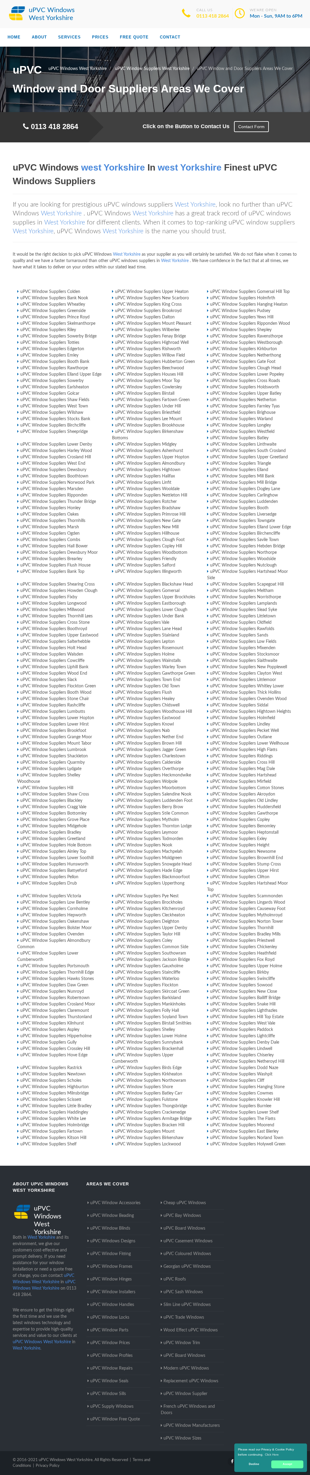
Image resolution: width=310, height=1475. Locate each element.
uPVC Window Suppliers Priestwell (242, 940)
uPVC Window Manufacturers (191, 1426)
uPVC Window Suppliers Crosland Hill (55, 457)
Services (69, 37)
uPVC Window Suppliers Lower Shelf (244, 1112)
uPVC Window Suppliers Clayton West (246, 673)
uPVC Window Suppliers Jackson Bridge (152, 960)
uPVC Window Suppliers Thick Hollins (245, 692)
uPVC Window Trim (181, 1343)
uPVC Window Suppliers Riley (48, 330)
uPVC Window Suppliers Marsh (49, 527)
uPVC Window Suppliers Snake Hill (242, 1004)
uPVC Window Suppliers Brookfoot (53, 731)
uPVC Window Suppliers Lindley (240, 724)
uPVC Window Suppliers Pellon (49, 877)
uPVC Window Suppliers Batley (239, 438)
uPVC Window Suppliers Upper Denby (151, 928)
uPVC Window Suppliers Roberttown (55, 998)
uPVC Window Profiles (111, 1356)
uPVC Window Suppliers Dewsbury (53, 470)
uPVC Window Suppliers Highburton (54, 1087)
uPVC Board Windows (184, 1228)
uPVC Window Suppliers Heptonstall (244, 832)
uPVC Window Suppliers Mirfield (240, 781)
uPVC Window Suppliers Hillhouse (147, 533)
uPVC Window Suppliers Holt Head (53, 648)
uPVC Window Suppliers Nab (142, 731)
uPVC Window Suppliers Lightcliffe (242, 1036)
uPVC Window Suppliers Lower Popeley (247, 374)
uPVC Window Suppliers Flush (143, 692)
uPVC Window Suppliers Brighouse (242, 412)
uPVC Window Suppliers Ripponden (53, 495)
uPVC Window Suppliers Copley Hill (148, 546)
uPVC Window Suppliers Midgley (145, 444)
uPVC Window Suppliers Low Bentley (55, 902)
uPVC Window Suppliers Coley (143, 940)
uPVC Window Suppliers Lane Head (148, 629)
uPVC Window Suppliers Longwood (53, 603)
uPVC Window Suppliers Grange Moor (56, 737)
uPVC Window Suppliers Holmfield (242, 718)
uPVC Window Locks (109, 1317)
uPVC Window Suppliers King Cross (148, 304)
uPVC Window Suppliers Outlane (241, 737)
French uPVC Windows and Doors (188, 1409)
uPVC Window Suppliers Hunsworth (54, 864)
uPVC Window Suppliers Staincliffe (147, 972)
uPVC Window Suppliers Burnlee (240, 1106)
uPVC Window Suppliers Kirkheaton (148, 1074)
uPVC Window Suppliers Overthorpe (149, 769)
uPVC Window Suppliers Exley (238, 839)
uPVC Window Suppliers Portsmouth (54, 966)
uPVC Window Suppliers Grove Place (54, 820)
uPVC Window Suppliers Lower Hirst (54, 724)
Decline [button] (254, 1464)
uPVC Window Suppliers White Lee (53, 1119)
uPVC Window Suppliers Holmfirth (242, 298)
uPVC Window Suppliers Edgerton (52, 349)
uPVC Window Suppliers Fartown (51, 1131)
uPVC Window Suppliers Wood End (53, 673)
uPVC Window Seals (109, 1381)
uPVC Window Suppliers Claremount (54, 1010)
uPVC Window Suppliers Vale (142, 622)
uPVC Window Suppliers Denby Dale (244, 1042)
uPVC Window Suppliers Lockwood (148, 1144)
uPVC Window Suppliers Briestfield (147, 412)
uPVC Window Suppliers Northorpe (243, 552)
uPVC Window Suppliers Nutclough (243, 565)
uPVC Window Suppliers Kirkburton (243, 349)
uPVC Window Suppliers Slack (48, 680)
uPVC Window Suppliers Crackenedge (150, 1112)
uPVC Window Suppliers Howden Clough (58, 591)
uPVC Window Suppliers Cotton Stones (247, 788)
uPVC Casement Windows (188, 1241)
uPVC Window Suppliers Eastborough (150, 603)
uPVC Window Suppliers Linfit (143, 482)
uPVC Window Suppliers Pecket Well (244, 731)
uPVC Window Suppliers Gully (48, 1042)
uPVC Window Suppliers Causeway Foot (247, 909)
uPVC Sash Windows (183, 1292)
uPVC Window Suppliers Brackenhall (149, 1049)
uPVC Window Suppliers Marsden (52, 489)
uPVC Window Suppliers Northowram (150, 1080)
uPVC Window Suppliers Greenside (53, 311)
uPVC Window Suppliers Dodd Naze (244, 1068)
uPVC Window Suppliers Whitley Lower (247, 686)
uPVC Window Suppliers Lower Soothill (57, 858)
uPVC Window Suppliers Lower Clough (151, 610)
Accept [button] (287, 1464)
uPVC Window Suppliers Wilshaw (51, 412)
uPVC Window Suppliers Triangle (240, 463)
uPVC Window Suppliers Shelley (145, 1030)
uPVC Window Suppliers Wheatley (52, 304)
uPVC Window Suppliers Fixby (48, 597)
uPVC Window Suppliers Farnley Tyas (245, 406)
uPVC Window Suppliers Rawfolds (242, 629)
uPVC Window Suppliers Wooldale (147, 489)
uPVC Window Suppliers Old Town (147, 686)
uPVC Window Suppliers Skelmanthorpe (57, 323)
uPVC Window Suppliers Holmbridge (54, 1125)
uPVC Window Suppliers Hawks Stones (57, 979)
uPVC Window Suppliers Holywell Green (247, 1144)
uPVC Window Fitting (110, 1254)
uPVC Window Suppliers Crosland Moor (57, 1004)
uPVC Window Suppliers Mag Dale (242, 769)
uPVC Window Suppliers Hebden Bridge (247, 546)
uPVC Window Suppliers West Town (54, 406)
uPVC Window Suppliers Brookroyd (148, 311)
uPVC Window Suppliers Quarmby (52, 762)
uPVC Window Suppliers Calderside (148, 762)
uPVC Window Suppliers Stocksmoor (244, 654)
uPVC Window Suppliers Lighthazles (243, 1010)
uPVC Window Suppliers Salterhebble (55, 641)
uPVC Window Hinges (111, 1279)
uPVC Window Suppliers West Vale (242, 1023)
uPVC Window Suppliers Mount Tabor (55, 743)
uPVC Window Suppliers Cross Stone (55, 622)
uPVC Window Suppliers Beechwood (149, 368)
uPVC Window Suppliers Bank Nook (54, 298)
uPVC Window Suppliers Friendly (145, 559)
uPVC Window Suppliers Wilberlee (147, 330)
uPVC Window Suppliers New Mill (147, 527)
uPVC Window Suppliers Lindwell (241, 1049)
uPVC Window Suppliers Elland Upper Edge (60, 374)
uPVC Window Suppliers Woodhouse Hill (153, 711)
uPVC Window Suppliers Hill (46, 788)
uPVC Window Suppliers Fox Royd (242, 960)
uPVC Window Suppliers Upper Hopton (152, 457)
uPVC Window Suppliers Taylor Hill (147, 934)
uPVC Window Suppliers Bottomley (53, 813)
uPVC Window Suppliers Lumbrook (53, 750)
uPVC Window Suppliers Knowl (144, 724)
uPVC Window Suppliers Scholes (50, 1080)
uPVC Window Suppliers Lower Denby (56, 444)
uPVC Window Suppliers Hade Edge (148, 871)
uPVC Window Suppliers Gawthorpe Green (155, 673)
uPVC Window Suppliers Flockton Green (58, 686)
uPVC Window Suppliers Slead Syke (243, 610)
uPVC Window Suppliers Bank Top (52, 572)
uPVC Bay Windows (182, 1216)
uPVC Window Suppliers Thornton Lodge (153, 826)
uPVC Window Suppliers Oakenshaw (54, 921)
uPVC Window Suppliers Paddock (241, 1030)
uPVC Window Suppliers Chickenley (243, 947)
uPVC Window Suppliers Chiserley (242, 1055)
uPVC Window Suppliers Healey (145, 699)
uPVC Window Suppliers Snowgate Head (153, 864)
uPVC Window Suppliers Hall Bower (54, 546)
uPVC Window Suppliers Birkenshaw (149, 1138)
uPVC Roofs (174, 1279)
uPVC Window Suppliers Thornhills (52, 521)
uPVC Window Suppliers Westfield (242, 432)
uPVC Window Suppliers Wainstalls (148, 661)
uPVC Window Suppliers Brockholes (149, 902)
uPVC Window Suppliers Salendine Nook (153, 794)
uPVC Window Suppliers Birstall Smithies (153, 1023)
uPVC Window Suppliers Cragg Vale (53, 807)
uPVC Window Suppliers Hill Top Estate (247, 1017)
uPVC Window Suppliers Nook (143, 845)
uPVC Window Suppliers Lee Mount (148, 419)
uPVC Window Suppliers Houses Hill (149, 374)
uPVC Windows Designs (112, 1241)
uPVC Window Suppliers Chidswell (147, 705)
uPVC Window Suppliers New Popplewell (248, 667)
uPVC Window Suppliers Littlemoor (243, 680)
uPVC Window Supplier (185, 1394)
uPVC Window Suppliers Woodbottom (151, 552)
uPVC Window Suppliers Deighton (147, 921)
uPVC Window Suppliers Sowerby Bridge (58, 336)
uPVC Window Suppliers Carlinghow (244, 495)
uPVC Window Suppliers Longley (240, 425)
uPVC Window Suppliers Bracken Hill (149, 1125)
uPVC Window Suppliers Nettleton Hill (151, 495)
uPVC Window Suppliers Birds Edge (148, 1068)
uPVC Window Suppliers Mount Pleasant (153, 323)
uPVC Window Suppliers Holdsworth (244, 387)
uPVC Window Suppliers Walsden (51, 654)
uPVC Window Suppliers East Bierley (244, 1131)
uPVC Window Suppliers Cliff (237, 1080)
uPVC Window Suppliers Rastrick (51, 1068)
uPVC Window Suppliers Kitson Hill (53, 1138)
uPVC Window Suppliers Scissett (50, 1100)
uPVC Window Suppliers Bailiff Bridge (245, 998)
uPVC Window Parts (109, 1330)
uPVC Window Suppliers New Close (243, 991)
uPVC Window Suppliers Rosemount (149, 648)
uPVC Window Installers (112, 1292)
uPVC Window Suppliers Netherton (243, 400)
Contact (170, 37)
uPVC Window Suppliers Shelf (48, 1144)
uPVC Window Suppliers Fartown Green (152, 400)
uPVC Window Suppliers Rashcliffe (52, 705)
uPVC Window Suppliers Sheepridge (54, 432)
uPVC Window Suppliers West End (52, 463)
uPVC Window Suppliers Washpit (241, 1074)
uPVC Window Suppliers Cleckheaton (150, 915)
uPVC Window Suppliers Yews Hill (241, 317)
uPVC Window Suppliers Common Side (151, 947)
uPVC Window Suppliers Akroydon (242, 794)
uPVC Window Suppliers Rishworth (148, 349)
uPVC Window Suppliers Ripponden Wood (250, 323)
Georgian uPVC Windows (187, 1266)
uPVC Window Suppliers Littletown (243, 616)
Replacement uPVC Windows (190, 1381)
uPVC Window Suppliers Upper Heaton (152, 292)
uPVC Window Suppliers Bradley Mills (245, 934)
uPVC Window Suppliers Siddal (239, 705)
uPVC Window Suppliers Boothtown (54, 476)
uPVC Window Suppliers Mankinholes (150, 1004)
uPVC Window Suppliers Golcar (49, 393)
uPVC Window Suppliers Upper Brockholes (155, 597)
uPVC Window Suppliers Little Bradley (55, 1106)
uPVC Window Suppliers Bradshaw (147, 508)
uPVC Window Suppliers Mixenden (242, 648)
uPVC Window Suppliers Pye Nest (147, 896)
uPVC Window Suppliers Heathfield (243, 953)
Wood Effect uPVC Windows (190, 1330)
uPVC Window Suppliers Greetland (52, 839)
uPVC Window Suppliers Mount (145, 1131)
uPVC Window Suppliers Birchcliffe (53, 425)
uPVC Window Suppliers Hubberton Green (155, 362)
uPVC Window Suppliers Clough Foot (150, 540)
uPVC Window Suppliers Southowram (150, 953)
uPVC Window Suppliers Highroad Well (152, 343)
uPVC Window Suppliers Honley (50, 508)
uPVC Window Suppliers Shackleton (54, 756)
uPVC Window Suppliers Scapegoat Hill (247, 584)
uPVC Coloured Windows (187, 1254)
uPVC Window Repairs (111, 1368)
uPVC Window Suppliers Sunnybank (149, 1042)
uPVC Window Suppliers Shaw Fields (54, 400)
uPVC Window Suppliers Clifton (239, 877)
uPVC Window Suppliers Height (239, 845)
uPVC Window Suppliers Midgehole (53, 826)
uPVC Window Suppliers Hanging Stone (247, 1087)
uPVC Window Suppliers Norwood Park (57, 482)
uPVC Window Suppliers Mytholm (147, 820)
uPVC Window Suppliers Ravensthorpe (246, 336)
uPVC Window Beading (112, 1216)
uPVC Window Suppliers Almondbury (150, 463)
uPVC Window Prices (110, 1343)
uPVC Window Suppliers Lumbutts (52, 711)
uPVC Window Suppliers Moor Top (147, 381)
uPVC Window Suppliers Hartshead (243, 775)
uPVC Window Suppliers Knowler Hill (245, 1100)
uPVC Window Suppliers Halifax (145, 476)
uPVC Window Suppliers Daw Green (54, 985)
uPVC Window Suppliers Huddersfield (245, 807)
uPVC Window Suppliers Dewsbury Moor (59, 552)
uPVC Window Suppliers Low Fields (243, 641)
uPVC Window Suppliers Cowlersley (148, 387)
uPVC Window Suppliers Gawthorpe (244, 813)
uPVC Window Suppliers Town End (147, 680)
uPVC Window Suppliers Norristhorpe (245, 597)
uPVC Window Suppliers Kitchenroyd (150, 909)
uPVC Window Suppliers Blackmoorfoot (152, 877)
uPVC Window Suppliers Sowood (241, 985)
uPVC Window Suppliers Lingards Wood (247, 902)
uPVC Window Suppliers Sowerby (52, 381)
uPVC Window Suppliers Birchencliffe (245, 533)
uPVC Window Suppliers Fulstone (146, 1100)
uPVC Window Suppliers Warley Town (150, 667)
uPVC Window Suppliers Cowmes (241, 1093)
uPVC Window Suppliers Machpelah (149, 851)
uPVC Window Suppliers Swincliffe (242, 979)
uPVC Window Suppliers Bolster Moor (56, 928)
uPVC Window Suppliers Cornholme (54, 909)
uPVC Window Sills (108, 1394)
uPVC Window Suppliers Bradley (50, 832)
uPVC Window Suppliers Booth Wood (55, 692)
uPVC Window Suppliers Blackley (51, 801)
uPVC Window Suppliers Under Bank (149, 616)
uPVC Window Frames (111, 1266)
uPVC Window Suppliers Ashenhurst (149, 451)
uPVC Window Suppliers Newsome (243, 851)
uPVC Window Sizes (182, 1438)
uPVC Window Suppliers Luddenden (244, 502)
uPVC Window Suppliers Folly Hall (147, 1010)
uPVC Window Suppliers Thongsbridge (151, 1106)
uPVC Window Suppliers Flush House (55, 565)
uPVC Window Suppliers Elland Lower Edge (250, 527)
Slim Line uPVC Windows (187, 1305)
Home (14, 37)
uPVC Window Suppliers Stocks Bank (55, 419)
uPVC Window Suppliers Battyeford (53, 871)
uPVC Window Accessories (115, 1203)
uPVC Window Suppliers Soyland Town (151, 1017)
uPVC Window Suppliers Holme (144, 654)
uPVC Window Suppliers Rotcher (146, 502)
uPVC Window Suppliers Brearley (51, 559)
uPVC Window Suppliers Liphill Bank (54, 667)
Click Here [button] (272, 1454)
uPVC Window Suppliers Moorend (242, 1125)
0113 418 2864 (212, 16)
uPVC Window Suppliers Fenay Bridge (150, 336)
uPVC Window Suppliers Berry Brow (149, 807)
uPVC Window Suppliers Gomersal (147, 591)
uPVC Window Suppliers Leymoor (146, 832)
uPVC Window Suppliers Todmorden (149, 839)
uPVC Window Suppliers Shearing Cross (57, 584)
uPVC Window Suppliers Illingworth (148, 572)
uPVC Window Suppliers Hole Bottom (55, 845)
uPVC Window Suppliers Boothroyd (53, 629)
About (39, 37)
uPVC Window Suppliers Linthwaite (243, 444)
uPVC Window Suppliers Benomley (242, 826)
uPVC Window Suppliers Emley (49, 355)
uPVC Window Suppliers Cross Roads (245, 381)
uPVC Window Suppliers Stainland (147, 635)
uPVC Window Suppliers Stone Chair (54, 699)
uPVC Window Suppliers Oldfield (241, 622)
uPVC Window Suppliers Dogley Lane (245, 489)
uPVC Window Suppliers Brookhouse (149, 425)
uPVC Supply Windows (112, 1406)
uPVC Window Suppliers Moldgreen (148, 858)
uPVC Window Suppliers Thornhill (241, 928)
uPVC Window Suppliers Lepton (145, 641)
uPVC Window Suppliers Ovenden (52, 934)
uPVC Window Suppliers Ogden (50, 533)
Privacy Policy (48, 1466)
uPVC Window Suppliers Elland (239, 470)
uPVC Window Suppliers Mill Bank (242, 476)
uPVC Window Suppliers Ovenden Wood (248, 699)
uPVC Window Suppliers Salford (145, 565)
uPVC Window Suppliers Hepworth (53, 915)
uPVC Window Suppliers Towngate (242, 521)
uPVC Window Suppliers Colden (50, 292)
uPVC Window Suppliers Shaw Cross (54, 794)
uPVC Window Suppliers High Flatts (243, 750)
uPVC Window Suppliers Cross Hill (242, 762)
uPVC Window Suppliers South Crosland (248, 451)
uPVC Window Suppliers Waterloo (147, 979)
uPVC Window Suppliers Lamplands (243, 603)
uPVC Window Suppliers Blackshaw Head (154, 584)
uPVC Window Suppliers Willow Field (150, 355)
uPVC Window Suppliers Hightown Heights (250, 711)
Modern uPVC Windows (186, 1368)
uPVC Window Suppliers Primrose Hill (150, 514)
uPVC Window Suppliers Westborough (246, 343)
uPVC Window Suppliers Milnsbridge (54, 1093)
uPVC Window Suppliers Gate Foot (242, 362)
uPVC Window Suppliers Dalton (145, 317)
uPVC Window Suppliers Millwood (52, 610)
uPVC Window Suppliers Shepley (241, 330)
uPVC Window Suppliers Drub (48, 883)
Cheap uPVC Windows (184, 1203)
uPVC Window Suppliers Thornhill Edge (57, 972)
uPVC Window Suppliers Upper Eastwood (59, 635)
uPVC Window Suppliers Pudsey (240, 311)
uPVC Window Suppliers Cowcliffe (52, 661)
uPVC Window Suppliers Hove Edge (53, 1055)
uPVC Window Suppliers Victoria (50, 896)
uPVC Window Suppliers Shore (144, 1087)
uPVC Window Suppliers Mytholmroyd (246, 915)
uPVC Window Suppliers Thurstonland (56, 1017)
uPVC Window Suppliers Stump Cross (245, 864)
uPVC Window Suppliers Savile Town (244, 540)
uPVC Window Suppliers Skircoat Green (152, 991)
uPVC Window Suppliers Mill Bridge (243, 482)
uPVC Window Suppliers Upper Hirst (244, 871)
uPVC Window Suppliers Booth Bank (54, 362)
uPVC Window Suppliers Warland (241, 419)
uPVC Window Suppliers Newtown (53, 1074)
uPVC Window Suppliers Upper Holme (246, 966)
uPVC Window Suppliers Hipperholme (55, 1036)
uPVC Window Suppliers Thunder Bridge (58, 502)
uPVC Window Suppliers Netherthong (245, 355)
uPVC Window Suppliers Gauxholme (149, 966)
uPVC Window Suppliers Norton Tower (246, 921)
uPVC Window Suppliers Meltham (242, 591)
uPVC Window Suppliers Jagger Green (150, 750)
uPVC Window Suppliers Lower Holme (151, 1036)
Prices (100, 37)
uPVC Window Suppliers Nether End (149, 737)
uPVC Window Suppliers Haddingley (54, 1112)
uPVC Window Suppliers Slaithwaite (243, 661)
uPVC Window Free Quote (115, 1419)
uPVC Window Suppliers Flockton (146, 985)
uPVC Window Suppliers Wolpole (146, 781)
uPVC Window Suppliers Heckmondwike (153, 775)
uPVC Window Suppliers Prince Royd (55, 317)
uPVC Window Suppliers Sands (239, 635)
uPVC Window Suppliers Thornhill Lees (56, 616)
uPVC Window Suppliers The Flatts (242, 1119)
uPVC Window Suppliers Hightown (147, 470)
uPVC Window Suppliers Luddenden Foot (154, 801)
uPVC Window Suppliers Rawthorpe (54, 368)
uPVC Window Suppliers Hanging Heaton (249, 304)
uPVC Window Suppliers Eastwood (147, 718)
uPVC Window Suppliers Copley (240, 820)
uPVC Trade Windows (183, 1317)
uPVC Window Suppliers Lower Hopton (57, 718)
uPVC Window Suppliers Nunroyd (52, 991)
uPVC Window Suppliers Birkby (239, 972)
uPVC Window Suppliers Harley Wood (56, 451)
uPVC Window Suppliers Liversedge (243, 514)
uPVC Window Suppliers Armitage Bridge (153, 1119)
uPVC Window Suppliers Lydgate (50, 769)
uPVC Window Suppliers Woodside (243, 559)
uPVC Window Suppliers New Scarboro (152, 298)
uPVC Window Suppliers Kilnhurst (52, 1023)
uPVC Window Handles (112, 1305)
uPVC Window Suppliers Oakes (49, 514)
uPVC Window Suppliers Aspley (49, 1030)
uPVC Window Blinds (110, 1228)
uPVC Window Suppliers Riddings (241, 756)
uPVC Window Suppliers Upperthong (149, 883)
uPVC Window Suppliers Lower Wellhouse (249, 743)
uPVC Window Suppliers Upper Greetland (249, 457)
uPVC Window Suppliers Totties (49, 343)
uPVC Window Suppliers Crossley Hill (55, 1049)
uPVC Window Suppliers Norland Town (246, 1138)
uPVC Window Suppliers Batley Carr (149, 1093)
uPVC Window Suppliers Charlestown (150, 756)
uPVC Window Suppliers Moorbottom (150, 788)
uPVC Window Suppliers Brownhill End (246, 858)
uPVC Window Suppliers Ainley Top (53, 851)
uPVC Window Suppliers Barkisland (148, 998)
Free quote (134, 37)
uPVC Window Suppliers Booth (239, 508)
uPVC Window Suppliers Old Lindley (244, 801)
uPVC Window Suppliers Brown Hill (148, 743)
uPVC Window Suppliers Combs (50, 540)
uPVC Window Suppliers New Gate (148, 521)
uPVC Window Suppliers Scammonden (246, 896)
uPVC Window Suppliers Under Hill (148, 406)
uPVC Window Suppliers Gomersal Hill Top (250, 292)
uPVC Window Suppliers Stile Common (152, 813)
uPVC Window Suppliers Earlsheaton (54, 387)
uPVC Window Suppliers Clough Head (245, 368)
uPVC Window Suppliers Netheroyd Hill (247, 1061)
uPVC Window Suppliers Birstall (144, 393)
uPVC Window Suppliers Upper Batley (245, 393)
